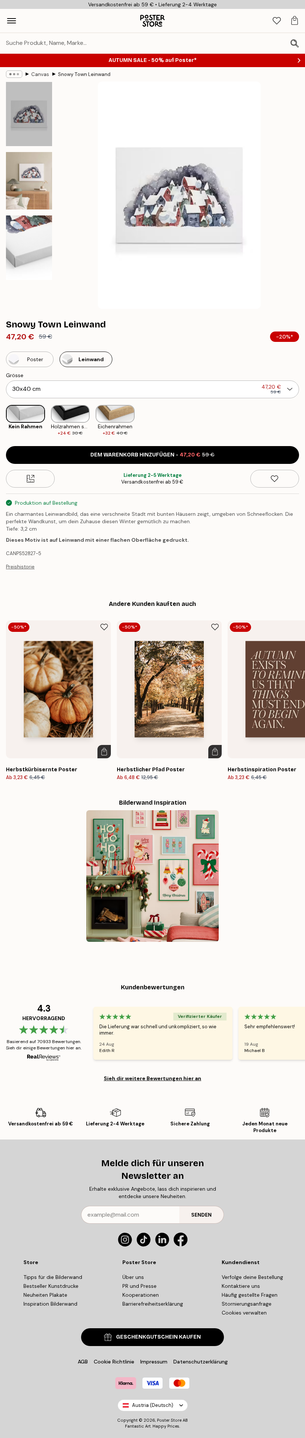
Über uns (133, 1277)
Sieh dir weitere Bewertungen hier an (152, 1078)
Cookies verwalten (244, 1312)
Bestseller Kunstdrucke (50, 1286)
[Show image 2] (29, 181)
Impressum (153, 1361)
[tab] (277, 21)
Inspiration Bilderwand (50, 1303)
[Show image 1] (29, 114)
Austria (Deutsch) (152, 1405)
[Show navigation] (11, 21)
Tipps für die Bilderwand (52, 1277)
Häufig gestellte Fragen (249, 1295)
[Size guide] (30, 479)
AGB (83, 1361)
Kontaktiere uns (241, 1286)
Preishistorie (20, 567)
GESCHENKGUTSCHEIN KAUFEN (158, 1337)
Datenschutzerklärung (200, 1361)
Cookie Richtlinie (114, 1361)
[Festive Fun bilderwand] (152, 876)
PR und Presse (139, 1286)
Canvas (40, 74)
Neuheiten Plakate (45, 1295)
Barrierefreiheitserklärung (152, 1303)
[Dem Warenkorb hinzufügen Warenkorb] (104, 751)
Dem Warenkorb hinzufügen (152, 455)
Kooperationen (140, 1295)
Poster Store (169, 1420)
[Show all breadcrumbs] (14, 74)
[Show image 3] (29, 247)
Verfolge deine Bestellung (252, 1277)
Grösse (14, 375)
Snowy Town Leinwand (84, 74)
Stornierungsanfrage (247, 1303)
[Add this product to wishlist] (274, 479)
